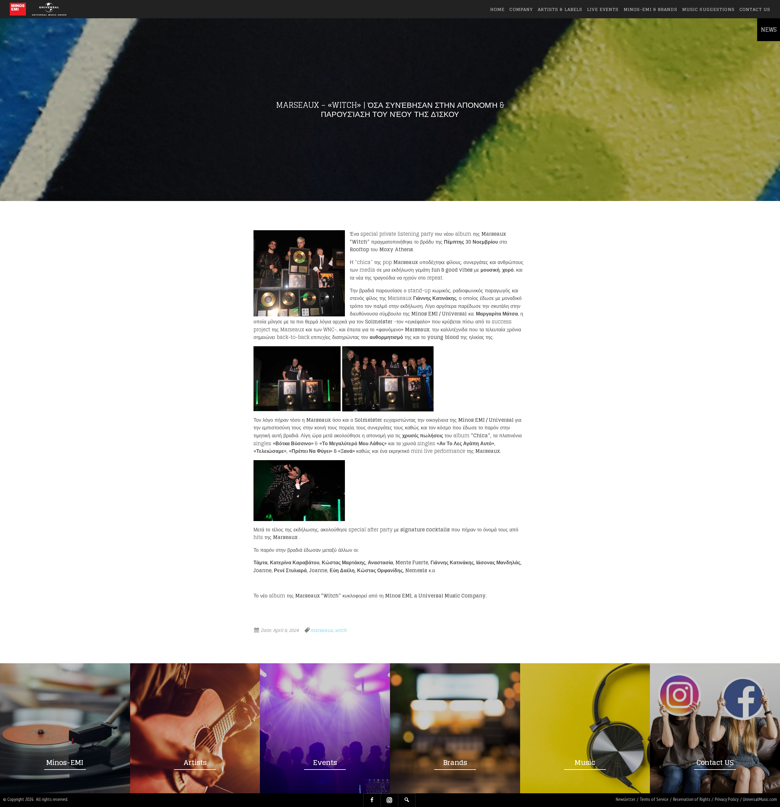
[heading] (18, 9)
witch (341, 630)
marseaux (321, 630)
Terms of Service (654, 799)
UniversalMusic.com (760, 799)
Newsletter (625, 799)
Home (497, 9)
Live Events (603, 9)
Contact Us (754, 9)
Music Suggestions (708, 9)
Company (521, 9)
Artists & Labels (560, 9)
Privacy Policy (727, 799)
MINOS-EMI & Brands (650, 9)
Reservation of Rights (692, 799)
